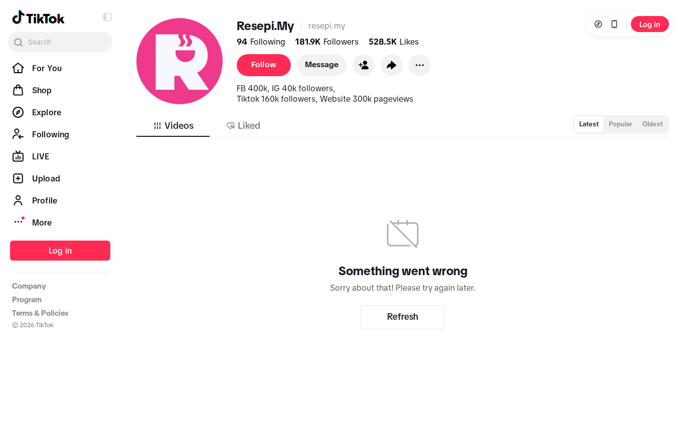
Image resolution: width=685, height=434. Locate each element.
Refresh (402, 317)
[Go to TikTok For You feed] (38, 17)
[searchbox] (60, 42)
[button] (107, 17)
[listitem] (60, 68)
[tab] (173, 126)
